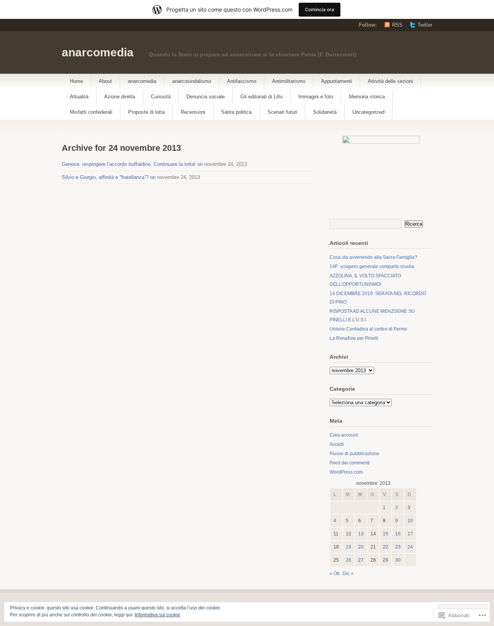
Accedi (337, 444)
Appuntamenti (336, 81)
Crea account (344, 435)
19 (348, 547)
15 (385, 534)
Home (76, 81)
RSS (397, 25)
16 (398, 534)
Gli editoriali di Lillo (261, 97)
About (105, 81)
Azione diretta (119, 97)
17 (410, 534)
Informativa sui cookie (157, 615)
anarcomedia (98, 52)
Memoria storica (367, 97)
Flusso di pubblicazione (354, 453)
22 (385, 547)
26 (348, 560)
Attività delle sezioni (390, 81)
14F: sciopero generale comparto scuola (372, 266)
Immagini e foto (315, 97)
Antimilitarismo (288, 81)
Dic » (348, 573)
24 (410, 547)
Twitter (425, 25)
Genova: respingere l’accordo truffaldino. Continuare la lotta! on (132, 164)
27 (361, 560)
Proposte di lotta (146, 112)
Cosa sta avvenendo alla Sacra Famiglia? (373, 257)
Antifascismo (241, 81)
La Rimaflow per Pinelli (354, 338)
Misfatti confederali (91, 112)
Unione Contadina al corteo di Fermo (368, 329)
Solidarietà (325, 112)
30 (398, 560)
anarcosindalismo (191, 81)
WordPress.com (346, 472)
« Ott (334, 573)
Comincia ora (319, 9)
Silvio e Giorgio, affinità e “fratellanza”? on (109, 177)
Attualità (79, 97)
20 (361, 547)
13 (361, 534)
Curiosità (161, 97)
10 (410, 520)
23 (398, 547)
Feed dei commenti (350, 463)
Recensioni (193, 112)
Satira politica (236, 112)
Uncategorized (368, 112)
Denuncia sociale (205, 97)
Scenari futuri (282, 112)
